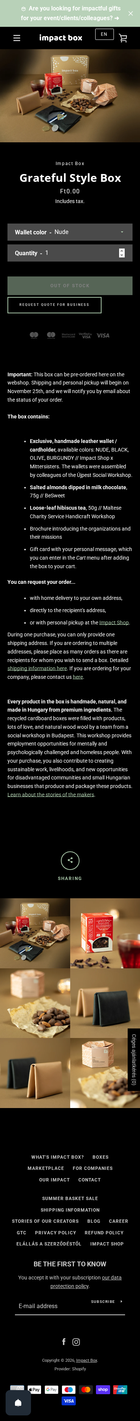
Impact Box (86, 1360)
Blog (93, 1221)
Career (118, 1221)
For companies (93, 1168)
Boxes (101, 1157)
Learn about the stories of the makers (50, 795)
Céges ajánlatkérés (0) (134, 1059)
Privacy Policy (55, 1232)
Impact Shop (114, 623)
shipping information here (37, 668)
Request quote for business (54, 305)
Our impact (54, 1180)
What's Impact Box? (57, 1157)
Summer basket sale (70, 1198)
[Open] (18, 1402)
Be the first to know (70, 1264)
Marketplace (46, 1168)
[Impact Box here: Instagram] (76, 1342)
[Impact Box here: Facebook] (64, 1342)
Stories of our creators (45, 1221)
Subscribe (103, 1302)
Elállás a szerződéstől (49, 1244)
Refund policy (104, 1232)
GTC (22, 1232)
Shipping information (70, 1210)
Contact (89, 1180)
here (78, 677)
